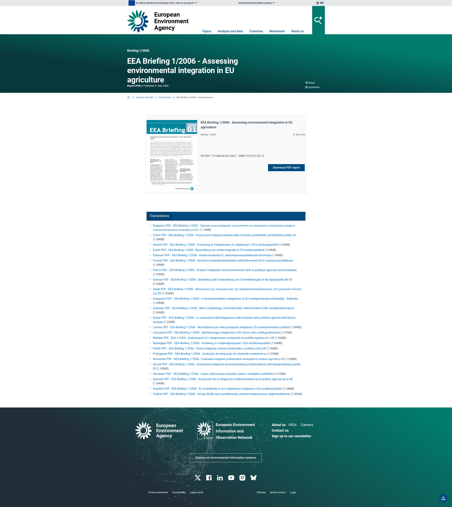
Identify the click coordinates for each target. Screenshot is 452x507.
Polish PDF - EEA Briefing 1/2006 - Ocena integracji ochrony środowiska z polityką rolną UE (209, 348)
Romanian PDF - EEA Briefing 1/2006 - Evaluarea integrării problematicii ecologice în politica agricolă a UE (219, 359)
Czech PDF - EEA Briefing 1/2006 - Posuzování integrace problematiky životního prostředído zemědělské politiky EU (224, 235)
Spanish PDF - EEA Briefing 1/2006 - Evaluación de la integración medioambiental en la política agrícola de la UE (223, 379)
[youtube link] (231, 477)
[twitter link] (198, 477)
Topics (206, 31)
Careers (307, 425)
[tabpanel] (226, 310)
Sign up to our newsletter (291, 436)
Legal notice (196, 492)
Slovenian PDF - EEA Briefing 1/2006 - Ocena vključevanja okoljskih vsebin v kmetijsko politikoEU (213, 374)
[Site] (159, 21)
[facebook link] (209, 477)
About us (297, 31)
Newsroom (277, 31)
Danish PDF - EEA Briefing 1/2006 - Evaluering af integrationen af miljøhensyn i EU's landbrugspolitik (215, 244)
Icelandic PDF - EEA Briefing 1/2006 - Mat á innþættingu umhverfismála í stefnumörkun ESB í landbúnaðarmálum (223, 308)
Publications (165, 97)
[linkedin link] (220, 477)
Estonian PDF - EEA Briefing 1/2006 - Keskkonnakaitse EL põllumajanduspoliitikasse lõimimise (212, 255)
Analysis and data (230, 31)
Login (293, 492)
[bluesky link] (253, 477)
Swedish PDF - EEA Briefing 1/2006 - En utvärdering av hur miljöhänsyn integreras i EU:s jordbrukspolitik (217, 388)
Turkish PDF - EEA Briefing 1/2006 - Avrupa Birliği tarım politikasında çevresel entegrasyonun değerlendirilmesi (221, 394)
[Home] (129, 98)
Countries (256, 31)
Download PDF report (286, 167)
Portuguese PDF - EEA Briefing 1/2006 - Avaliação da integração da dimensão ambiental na (210, 353)
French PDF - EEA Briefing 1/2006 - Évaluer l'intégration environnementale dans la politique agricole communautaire (225, 270)
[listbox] (162, 3)
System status (278, 492)
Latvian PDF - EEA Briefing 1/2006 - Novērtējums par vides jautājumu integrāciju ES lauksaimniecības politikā (221, 327)
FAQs (293, 425)
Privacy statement (158, 492)
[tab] (159, 216)
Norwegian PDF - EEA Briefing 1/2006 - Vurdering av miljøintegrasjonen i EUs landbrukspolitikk (211, 343)
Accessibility (179, 492)
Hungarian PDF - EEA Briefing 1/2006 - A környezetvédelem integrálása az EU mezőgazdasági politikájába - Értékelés (225, 298)
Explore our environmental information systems (225, 457)
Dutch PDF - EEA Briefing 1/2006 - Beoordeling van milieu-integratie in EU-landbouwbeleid (208, 250)
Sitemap (261, 492)
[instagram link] (242, 477)
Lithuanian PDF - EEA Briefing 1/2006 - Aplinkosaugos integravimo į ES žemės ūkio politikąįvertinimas (216, 332)
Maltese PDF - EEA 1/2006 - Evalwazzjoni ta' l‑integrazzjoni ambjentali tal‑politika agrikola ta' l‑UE (213, 338)
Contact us (280, 430)
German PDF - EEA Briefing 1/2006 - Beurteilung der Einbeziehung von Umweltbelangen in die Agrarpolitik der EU (222, 279)
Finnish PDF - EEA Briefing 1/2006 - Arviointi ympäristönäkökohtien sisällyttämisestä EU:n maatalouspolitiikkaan (223, 260)
